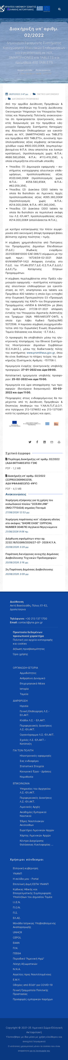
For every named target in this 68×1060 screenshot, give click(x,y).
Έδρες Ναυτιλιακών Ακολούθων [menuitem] (32, 823)
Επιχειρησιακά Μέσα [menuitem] (32, 683)
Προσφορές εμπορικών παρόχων (33, 999)
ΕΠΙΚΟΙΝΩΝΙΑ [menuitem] (21, 783)
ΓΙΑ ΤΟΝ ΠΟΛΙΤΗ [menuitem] (23, 750)
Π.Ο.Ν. (17, 907)
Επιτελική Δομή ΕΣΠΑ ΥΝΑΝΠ (31, 884)
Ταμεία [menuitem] (24, 693)
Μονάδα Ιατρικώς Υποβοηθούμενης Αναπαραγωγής (34, 925)
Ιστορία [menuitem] (24, 688)
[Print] (59, 442)
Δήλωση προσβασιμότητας (29, 648)
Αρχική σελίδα (24, 70)
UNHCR (17, 932)
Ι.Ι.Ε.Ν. (17, 902)
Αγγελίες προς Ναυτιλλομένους (32, 974)
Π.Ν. (15, 948)
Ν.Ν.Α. (17, 969)
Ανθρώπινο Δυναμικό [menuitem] (32, 678)
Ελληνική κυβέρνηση (25, 868)
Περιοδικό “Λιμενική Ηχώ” (28, 958)
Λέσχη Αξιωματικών (25, 963)
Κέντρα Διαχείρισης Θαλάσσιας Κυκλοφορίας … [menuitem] (36, 842)
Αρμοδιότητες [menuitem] (28, 672)
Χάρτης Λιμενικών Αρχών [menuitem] (35, 835)
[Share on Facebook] (37, 442)
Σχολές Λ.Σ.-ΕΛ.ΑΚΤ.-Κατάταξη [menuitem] (33, 741)
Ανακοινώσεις (43, 70)
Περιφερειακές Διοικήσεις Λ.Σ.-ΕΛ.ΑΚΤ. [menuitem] (36, 727)
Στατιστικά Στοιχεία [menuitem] (32, 766)
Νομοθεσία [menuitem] (26, 776)
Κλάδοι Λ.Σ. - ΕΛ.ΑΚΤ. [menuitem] (33, 720)
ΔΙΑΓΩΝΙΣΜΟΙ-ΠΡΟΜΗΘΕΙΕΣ (25, 99)
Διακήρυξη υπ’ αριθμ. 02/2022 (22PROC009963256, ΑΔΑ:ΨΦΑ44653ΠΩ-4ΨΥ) (25, 479)
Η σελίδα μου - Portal (25, 878)
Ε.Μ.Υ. (16, 979)
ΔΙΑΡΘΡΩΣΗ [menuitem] (20, 700)
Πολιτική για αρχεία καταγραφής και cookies (33, 641)
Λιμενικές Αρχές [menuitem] (30, 806)
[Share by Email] (51, 442)
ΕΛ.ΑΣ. (17, 917)
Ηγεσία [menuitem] (24, 705)
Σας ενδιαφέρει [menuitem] (29, 760)
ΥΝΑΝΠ (17, 873)
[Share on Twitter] (30, 442)
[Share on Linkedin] (44, 442)
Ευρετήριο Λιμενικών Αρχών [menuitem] (37, 830)
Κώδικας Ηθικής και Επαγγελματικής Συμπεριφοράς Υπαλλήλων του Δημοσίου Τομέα (32, 893)
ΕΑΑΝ (16, 942)
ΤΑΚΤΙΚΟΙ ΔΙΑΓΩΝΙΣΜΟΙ (48, 94)
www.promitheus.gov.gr (41, 352)
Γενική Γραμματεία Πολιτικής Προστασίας (30, 992)
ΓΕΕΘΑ (17, 953)
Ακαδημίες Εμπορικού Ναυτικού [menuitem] (33, 813)
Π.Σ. (15, 912)
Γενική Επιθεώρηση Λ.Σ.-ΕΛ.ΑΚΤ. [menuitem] (35, 713)
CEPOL (17, 937)
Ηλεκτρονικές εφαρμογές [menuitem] (35, 755)
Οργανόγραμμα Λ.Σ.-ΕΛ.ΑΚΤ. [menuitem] (37, 734)
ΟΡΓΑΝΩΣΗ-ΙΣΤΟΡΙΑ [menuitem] (25, 667)
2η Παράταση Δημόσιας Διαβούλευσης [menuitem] (29, 569)
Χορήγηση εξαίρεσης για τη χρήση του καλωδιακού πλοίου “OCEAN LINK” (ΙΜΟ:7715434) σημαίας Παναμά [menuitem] (29, 504)
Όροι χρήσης (20, 654)
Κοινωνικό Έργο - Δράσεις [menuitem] (35, 771)
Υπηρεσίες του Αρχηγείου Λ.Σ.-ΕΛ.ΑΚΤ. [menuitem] (35, 790)
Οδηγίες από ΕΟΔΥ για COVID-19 (33, 984)
